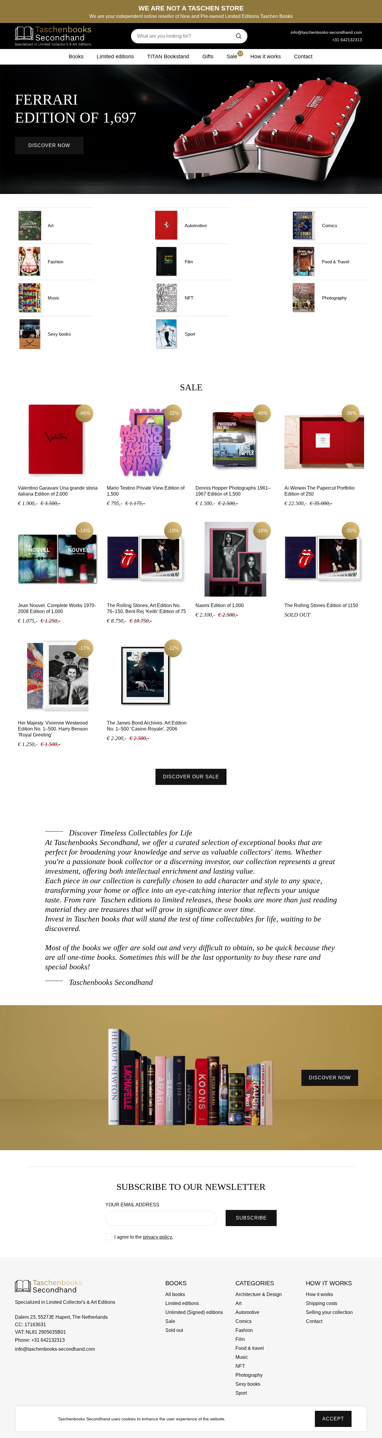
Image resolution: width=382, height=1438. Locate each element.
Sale (234, 55)
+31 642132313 (347, 39)
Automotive (196, 225)
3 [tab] (191, 176)
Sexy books (59, 334)
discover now (330, 1077)
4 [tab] (199, 176)
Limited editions (115, 56)
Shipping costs (321, 1303)
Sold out (174, 1330)
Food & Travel (335, 261)
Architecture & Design (258, 1294)
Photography (334, 297)
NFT (189, 297)
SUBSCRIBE (251, 1217)
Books (76, 56)
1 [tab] (175, 176)
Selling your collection (329, 1312)
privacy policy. (158, 1237)
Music (54, 297)
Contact (303, 56)
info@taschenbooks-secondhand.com (326, 32)
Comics (329, 225)
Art (50, 225)
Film (189, 261)
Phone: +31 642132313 (40, 1340)
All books (175, 1294)
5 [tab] (207, 176)
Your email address (132, 1204)
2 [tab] (183, 176)
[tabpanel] (191, 121)
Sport (190, 334)
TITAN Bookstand (168, 56)
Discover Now (49, 145)
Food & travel (249, 1348)
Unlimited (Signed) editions (194, 1312)
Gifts (207, 56)
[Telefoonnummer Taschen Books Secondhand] (282, 32)
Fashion (55, 261)
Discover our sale (191, 776)
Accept (333, 1418)
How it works (265, 56)
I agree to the (143, 1237)
